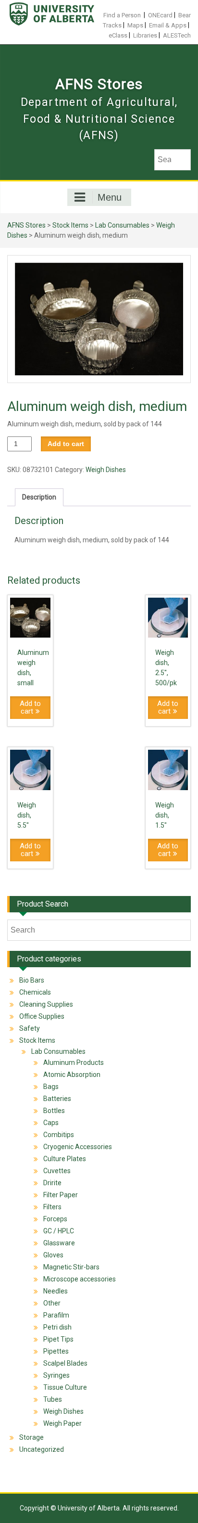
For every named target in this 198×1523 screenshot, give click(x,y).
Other (52, 1303)
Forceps (55, 1219)
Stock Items (70, 225)
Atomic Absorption (71, 1074)
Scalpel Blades (65, 1363)
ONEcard (160, 15)
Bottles (54, 1110)
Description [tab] (39, 497)
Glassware (59, 1243)
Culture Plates (64, 1159)
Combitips (58, 1135)
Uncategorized (41, 1449)
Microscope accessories (79, 1279)
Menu (110, 197)
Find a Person (122, 15)
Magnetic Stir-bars (71, 1267)
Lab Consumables (122, 225)
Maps (135, 25)
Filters (52, 1207)
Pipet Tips (58, 1339)
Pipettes (56, 1351)
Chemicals (35, 992)
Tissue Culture (65, 1387)
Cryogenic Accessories (77, 1147)
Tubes (52, 1399)
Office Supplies (41, 1016)
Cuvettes (57, 1171)
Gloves (53, 1255)
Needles (55, 1291)
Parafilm (56, 1315)
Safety (29, 1028)
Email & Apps (167, 25)
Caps (51, 1122)
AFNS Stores (99, 84)
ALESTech (177, 35)
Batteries (57, 1098)
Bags (51, 1086)
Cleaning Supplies (46, 1004)
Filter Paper (60, 1195)
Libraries (145, 35)
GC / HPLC (58, 1231)
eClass (118, 35)
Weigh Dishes (106, 470)
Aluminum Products (73, 1062)
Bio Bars (31, 980)
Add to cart (66, 444)
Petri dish (57, 1327)
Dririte (52, 1183)
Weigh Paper (62, 1423)
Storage (31, 1437)
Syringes (56, 1375)
